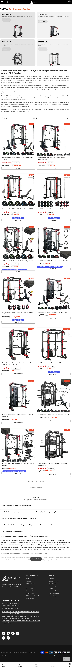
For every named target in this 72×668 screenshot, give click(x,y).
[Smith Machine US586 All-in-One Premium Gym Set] (54, 396)
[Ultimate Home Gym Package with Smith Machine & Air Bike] (18, 445)
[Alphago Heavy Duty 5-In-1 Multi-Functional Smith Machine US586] (54, 445)
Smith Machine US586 (22, 540)
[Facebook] (3, 633)
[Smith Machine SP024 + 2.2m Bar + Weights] (54, 190)
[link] (20, 665)
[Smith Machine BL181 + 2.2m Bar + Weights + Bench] (54, 293)
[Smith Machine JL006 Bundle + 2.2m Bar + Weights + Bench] (18, 139)
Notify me (18, 220)
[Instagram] (8, 633)
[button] (34, 118)
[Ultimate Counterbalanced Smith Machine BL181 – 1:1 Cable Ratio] (18, 396)
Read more (35, 559)
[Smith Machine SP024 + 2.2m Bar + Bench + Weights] (18, 190)
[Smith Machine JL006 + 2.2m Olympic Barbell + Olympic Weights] (54, 139)
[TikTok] (17, 633)
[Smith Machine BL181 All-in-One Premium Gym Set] (54, 242)
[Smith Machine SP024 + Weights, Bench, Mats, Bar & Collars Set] (18, 293)
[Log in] (65, 2)
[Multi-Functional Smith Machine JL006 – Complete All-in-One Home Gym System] (18, 344)
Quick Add (18, 168)
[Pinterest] (13, 633)
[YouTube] (3, 638)
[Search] (7, 2)
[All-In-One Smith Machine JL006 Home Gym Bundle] (18, 242)
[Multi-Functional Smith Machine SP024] (54, 344)
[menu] (2, 2)
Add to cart (18, 374)
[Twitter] (8, 638)
